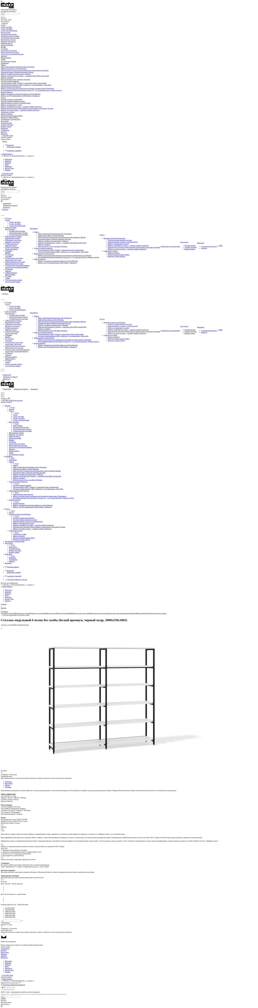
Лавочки (133, 613)
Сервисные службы (19, 534)
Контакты (4, 958)
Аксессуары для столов (82, 613)
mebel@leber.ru (7, 154)
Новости (4, 956)
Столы (15, 415)
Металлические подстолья (99, 613)
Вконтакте (8, 159)
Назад (13, 407)
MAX (7, 165)
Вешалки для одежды (37, 613)
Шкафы (71, 613)
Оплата (7, 785)
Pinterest (7, 170)
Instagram (8, 161)
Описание (8, 782)
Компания (12, 558)
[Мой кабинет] (2, 373)
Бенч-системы (18, 425)
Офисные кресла (50, 613)
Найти (3, 998)
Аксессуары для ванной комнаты (119, 613)
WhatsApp (8, 166)
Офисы (15, 465)
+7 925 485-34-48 (7, 135)
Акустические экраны (158, 613)
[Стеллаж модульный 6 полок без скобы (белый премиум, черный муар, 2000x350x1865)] (101, 767)
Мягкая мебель (141, 613)
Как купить (13, 547)
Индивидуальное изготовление (23, 518)
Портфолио (13, 460)
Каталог (11, 409)
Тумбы (149, 613)
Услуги (11, 512)
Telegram (8, 163)
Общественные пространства (23, 494)
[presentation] (2, 215)
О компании (5, 948)
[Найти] (2, 15)
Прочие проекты (18, 503)
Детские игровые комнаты (22, 485)
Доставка (8, 787)
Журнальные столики (22, 613)
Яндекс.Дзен (9, 168)
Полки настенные (62, 613)
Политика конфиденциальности (14, 985)
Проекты (4, 954)
